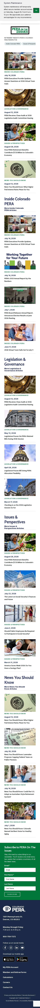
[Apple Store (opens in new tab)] (9, 959)
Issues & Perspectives (30, 44)
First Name (9, 875)
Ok (36, 10)
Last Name (8, 884)
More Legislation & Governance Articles (13, 370)
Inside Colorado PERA (13, 44)
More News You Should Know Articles (14, 688)
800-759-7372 (9, 937)
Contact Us (7, 987)
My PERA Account (10, 967)
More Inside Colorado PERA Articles (14, 209)
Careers (6, 982)
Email (7, 865)
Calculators (8, 977)
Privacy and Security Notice (12, 995)
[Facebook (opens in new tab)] (5, 947)
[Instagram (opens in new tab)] (11, 947)
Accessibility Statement (27, 1000)
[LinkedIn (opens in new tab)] (16, 947)
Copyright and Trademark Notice (19, 998)
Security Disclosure (28, 995)
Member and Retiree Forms (14, 972)
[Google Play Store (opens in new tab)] (22, 959)
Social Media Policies (12, 1000)
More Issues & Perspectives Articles (14, 527)
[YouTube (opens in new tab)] (22, 947)
